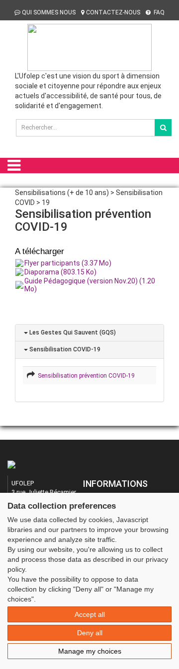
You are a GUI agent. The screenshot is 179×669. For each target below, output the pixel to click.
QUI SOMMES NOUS (49, 12)
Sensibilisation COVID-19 (64, 349)
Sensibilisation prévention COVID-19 (85, 375)
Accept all (90, 614)
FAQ (158, 12)
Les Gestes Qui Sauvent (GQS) (72, 332)
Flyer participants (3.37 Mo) (67, 263)
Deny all (89, 633)
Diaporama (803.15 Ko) (60, 272)
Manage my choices (89, 651)
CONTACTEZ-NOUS (113, 12)
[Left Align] (163, 127)
